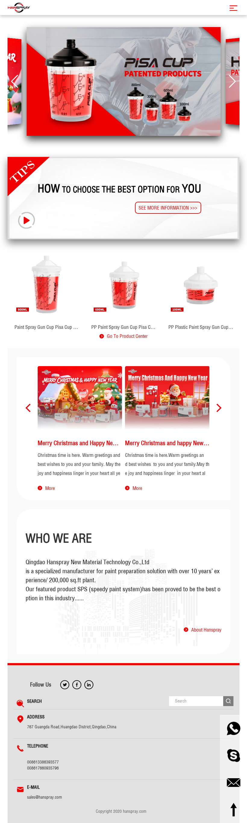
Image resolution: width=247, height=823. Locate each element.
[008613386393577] (233, 728)
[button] (15, 81)
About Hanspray (206, 630)
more (50, 488)
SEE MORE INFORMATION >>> (168, 208)
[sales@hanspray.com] (233, 782)
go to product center (127, 336)
